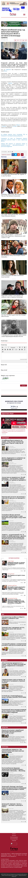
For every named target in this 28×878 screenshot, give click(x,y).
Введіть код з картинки (8, 375)
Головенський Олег (12, 585)
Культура (5, 727)
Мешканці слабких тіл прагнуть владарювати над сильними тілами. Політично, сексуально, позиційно (16, 601)
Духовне (4, 660)
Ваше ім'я (4, 364)
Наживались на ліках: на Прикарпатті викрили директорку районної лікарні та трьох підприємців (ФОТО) (14, 140)
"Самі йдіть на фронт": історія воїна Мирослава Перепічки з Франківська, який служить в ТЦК (13, 236)
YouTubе (15, 126)
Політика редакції (14, 837)
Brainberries (14, 177)
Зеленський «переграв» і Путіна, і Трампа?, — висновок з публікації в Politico (12, 805)
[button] (2, 347)
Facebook (4, 126)
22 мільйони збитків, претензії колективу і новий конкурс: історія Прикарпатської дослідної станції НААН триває (14, 517)
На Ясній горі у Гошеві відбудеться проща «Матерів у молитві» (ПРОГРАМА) (14, 696)
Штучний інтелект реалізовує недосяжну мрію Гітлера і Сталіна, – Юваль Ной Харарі (16, 588)
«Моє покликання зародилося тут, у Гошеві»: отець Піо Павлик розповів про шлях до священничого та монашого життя (14, 665)
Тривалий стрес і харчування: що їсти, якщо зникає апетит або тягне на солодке (13, 629)
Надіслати (23, 385)
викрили (10, 83)
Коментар (4, 345)
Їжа (3, 614)
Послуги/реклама (14, 838)
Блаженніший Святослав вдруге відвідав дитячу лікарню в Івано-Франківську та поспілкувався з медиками (14, 711)
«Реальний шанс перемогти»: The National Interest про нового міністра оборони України (13, 751)
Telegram (18, 125)
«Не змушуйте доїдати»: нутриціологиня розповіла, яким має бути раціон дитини (14, 644)
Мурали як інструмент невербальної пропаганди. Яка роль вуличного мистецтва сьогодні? (13, 731)
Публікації (5, 438)
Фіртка (5, 71)
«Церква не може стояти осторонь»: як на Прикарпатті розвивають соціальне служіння (13, 681)
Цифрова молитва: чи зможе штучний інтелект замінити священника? (16, 563)
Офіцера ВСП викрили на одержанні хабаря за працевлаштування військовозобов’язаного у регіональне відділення (14, 145)
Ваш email (4, 370)
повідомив (8, 69)
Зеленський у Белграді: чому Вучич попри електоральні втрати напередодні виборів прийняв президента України (14, 788)
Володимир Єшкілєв (12, 598)
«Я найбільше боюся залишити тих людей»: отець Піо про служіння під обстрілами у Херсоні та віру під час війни (12, 442)
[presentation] (2, 347)
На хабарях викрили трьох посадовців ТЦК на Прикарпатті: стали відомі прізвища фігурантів (14, 135)
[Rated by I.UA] (14, 843)
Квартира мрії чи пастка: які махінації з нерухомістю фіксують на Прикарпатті (13, 497)
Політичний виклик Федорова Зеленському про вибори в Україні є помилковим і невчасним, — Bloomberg (13, 769)
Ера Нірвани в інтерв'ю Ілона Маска (16, 576)
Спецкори (14, 840)
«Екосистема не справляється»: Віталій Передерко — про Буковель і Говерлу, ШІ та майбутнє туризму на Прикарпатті (14, 478)
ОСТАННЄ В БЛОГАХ (14, 558)
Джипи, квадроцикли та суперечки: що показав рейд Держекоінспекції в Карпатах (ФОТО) (13, 459)
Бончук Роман (10, 573)
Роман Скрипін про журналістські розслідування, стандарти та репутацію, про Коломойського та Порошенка (13, 431)
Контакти (14, 835)
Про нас (14, 833)
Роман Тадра (10, 561)
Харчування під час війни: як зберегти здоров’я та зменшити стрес (13, 617)
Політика (5, 747)
